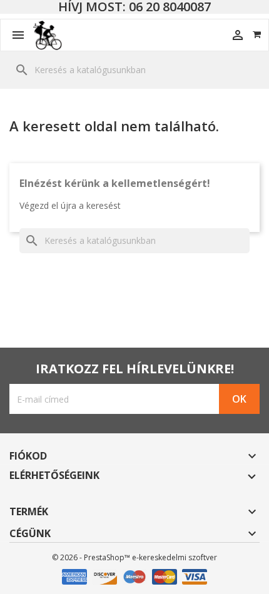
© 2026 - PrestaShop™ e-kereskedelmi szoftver (134, 557)
